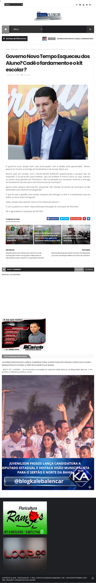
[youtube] (83, 5)
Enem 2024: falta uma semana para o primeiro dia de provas (75, 238)
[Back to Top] (92, 578)
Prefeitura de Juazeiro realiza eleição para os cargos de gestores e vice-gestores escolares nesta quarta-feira (47, 237)
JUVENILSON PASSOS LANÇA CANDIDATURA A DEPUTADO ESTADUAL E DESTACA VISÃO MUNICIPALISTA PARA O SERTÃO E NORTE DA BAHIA (46, 364)
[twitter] (87, 5)
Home (8, 49)
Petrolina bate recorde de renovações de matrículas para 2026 (18, 238)
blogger (79, 269)
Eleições (39, 39)
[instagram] (80, 5)
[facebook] (76, 5)
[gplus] (90, 5)
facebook (89, 269)
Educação (14, 49)
